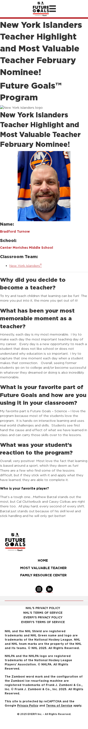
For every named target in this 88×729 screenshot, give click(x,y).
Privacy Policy (27, 705)
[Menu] (52, 8)
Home (43, 560)
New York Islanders (25, 265)
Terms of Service (59, 705)
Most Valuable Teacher (43, 568)
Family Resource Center (43, 575)
